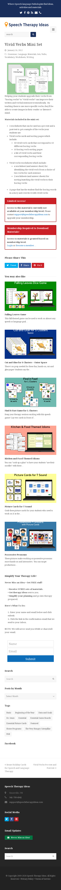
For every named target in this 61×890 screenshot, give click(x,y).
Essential (22, 718)
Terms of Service (42, 879)
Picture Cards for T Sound (18, 506)
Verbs (43, 54)
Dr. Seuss (10, 718)
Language (22, 54)
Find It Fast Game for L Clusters (21, 410)
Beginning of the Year (24, 713)
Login (10, 245)
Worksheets (20, 57)
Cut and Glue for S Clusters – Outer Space (26, 362)
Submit (30, 659)
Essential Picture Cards (16, 723)
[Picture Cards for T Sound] (30, 488)
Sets (39, 54)
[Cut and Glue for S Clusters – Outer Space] (30, 344)
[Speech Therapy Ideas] (26, 24)
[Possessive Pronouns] (30, 536)
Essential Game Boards (40, 718)
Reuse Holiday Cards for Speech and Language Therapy (17, 768)
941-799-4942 (15, 797)
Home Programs (13, 729)
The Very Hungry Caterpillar (38, 729)
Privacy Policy (27, 879)
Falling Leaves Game (15, 314)
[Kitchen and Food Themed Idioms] (30, 440)
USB (8, 734)
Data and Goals (45, 713)
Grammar (12, 54)
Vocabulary (10, 57)
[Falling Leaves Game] (30, 296)
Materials (32, 54)
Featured (34, 723)
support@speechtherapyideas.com (31, 214)
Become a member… (26, 245)
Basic (8, 713)
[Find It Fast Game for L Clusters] (30, 392)
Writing (30, 57)
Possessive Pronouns (16, 555)
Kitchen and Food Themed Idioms (22, 458)
